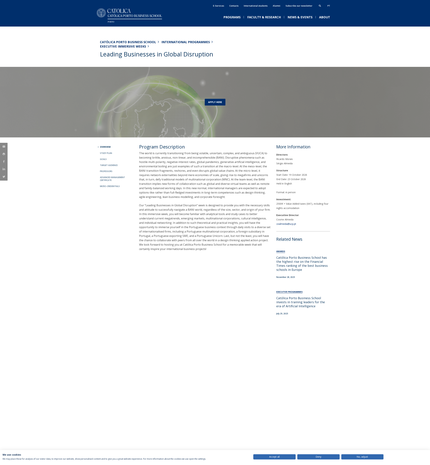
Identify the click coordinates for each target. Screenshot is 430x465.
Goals (103, 159)
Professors (106, 171)
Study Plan (106, 153)
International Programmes (185, 42)
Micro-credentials (110, 186)
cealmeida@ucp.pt (286, 223)
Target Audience (109, 165)
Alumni (276, 5)
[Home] (133, 23)
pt (329, 5)
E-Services (218, 5)
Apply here (215, 102)
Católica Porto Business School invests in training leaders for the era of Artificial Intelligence (300, 302)
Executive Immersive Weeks (123, 46)
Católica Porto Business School (128, 42)
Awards (280, 251)
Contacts (234, 5)
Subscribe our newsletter (299, 5)
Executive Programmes (289, 291)
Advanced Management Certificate (112, 179)
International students (256, 5)
